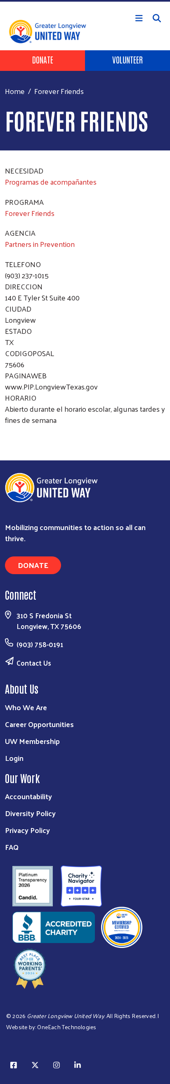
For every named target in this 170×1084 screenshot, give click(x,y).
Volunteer (127, 59)
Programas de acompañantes (51, 181)
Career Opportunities (39, 724)
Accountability (28, 796)
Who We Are (26, 707)
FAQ (12, 846)
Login (14, 757)
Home (15, 90)
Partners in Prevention (40, 244)
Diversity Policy (30, 813)
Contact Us (34, 663)
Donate (42, 59)
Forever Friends (29, 213)
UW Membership (32, 740)
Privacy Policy (27, 830)
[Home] (85, 1)
